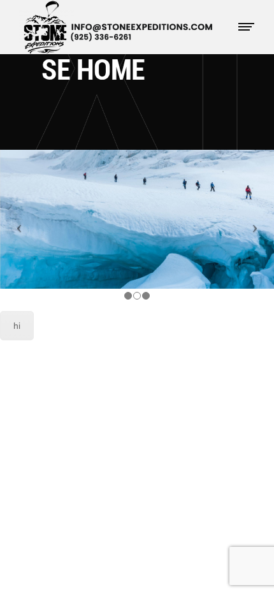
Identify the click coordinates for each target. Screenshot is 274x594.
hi (16, 326)
